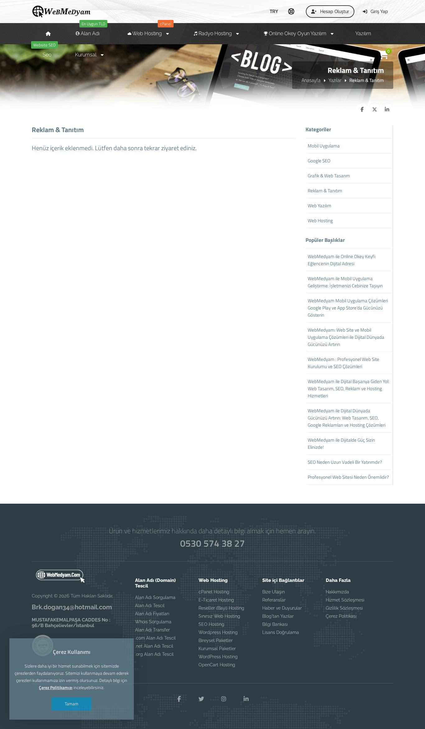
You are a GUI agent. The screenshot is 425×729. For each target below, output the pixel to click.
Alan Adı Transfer (152, 629)
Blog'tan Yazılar (278, 616)
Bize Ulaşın (273, 591)
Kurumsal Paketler (217, 648)
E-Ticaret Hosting (216, 599)
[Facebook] (179, 699)
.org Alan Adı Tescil (154, 654)
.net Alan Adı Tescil (154, 646)
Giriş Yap (378, 11)
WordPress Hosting (218, 656)
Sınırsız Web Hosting (219, 616)
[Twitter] (201, 699)
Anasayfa (310, 80)
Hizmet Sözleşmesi (345, 599)
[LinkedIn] (246, 699)
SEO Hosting (211, 624)
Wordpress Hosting (218, 632)
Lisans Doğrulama (280, 632)
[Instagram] (224, 699)
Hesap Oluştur (334, 11)
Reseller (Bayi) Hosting (221, 608)
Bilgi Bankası (275, 624)
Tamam (71, 703)
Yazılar (335, 80)
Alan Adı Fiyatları (152, 613)
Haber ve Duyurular (282, 608)
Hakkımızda (337, 591)
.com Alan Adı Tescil (155, 637)
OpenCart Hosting (216, 664)
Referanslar (274, 599)
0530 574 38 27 (212, 543)
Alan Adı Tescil (150, 605)
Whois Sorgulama (153, 621)
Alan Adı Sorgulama (155, 597)
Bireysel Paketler (215, 640)
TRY (274, 11)
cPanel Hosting (213, 591)
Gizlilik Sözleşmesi (344, 608)
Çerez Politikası (341, 616)
